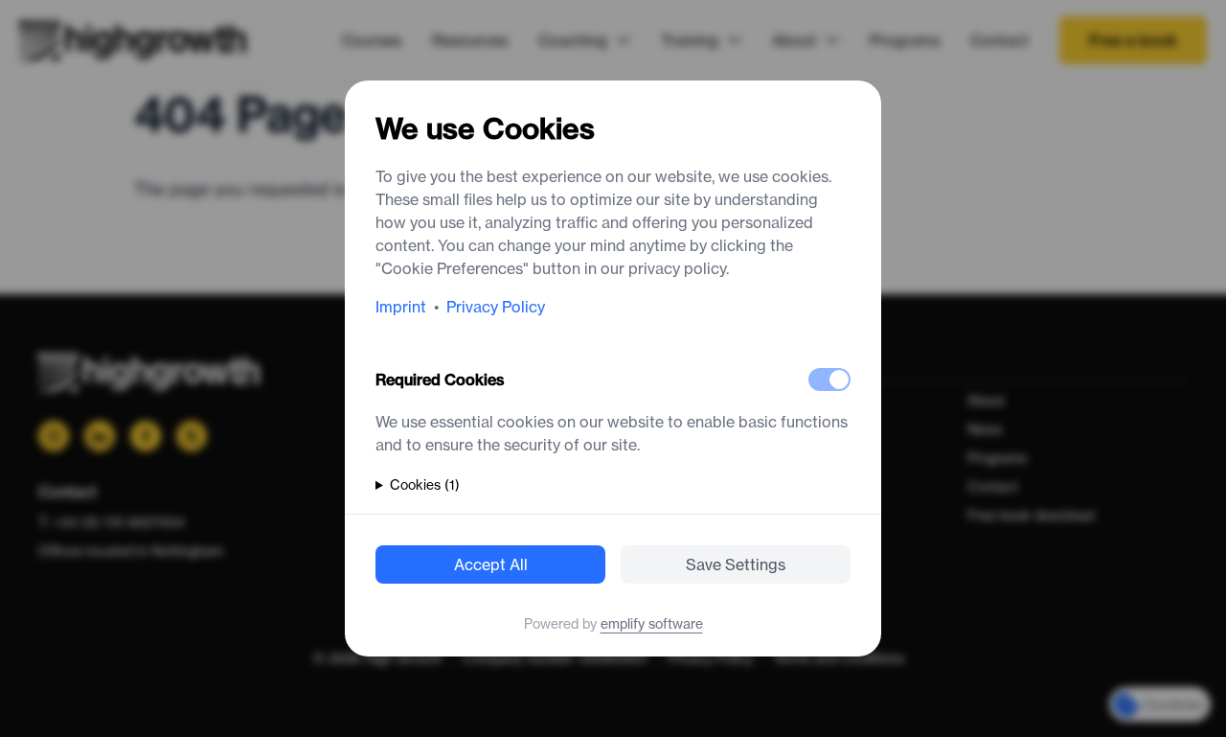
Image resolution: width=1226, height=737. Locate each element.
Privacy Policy (495, 306)
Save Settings (735, 564)
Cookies (425, 484)
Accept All (491, 564)
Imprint (400, 306)
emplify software (652, 623)
